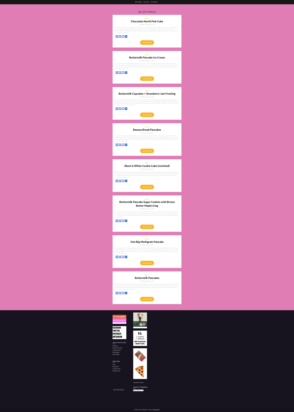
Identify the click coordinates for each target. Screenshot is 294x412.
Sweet (147, 18)
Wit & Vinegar (116, 354)
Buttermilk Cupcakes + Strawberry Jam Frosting (147, 93)
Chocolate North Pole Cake (147, 21)
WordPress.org (116, 370)
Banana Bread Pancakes (147, 129)
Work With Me (154, 2)
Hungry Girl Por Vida (117, 347)
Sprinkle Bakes (116, 352)
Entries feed (115, 366)
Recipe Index (146, 2)
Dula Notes (115, 345)
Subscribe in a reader (138, 382)
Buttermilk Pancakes (147, 277)
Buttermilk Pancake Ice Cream (147, 57)
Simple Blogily (156, 409)
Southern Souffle (117, 350)
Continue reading (147, 42)
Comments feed (116, 368)
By (142, 24)
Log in (114, 364)
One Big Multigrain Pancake (147, 241)
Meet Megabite (138, 2)
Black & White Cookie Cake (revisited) (147, 165)
